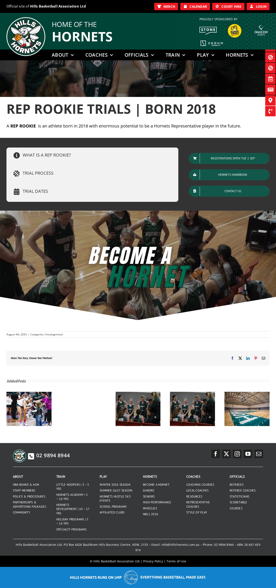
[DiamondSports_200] (261, 24)
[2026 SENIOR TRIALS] (29, 394)
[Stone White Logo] (208, 28)
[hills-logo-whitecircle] (25, 19)
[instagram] (237, 454)
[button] (92, 155)
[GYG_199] (234, 25)
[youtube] (248, 454)
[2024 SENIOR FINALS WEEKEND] (247, 394)
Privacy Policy (153, 561)
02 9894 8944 (53, 455)
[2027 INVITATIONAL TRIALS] (138, 394)
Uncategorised (54, 334)
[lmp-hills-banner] (138, 568)
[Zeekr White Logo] (211, 41)
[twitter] (226, 454)
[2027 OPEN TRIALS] (192, 394)
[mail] (258, 454)
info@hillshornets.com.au (181, 545)
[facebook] (215, 454)
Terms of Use (176, 561)
